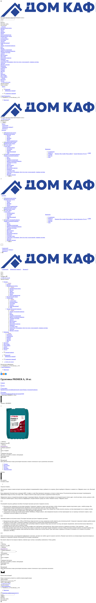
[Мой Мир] (6, 374)
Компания (9, 334)
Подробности (4, 446)
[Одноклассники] (3, 374)
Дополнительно (8, 469)
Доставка (6, 468)
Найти (2, 596)
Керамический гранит (17, 389)
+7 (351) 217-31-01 (5, 82)
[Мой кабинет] (1, 246)
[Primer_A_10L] (17, 440)
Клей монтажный (16, 393)
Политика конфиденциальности (10, 593)
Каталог (9, 284)
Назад (9, 283)
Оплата (5, 466)
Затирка (10, 393)
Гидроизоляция (4, 393)
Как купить (6, 465)
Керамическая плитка (15, 288)
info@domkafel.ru (6, 96)
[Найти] (2, 21)
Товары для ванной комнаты (17, 311)
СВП (22, 393)
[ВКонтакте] (1, 374)
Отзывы (6, 464)
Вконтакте (6, 100)
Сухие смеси (13, 300)
